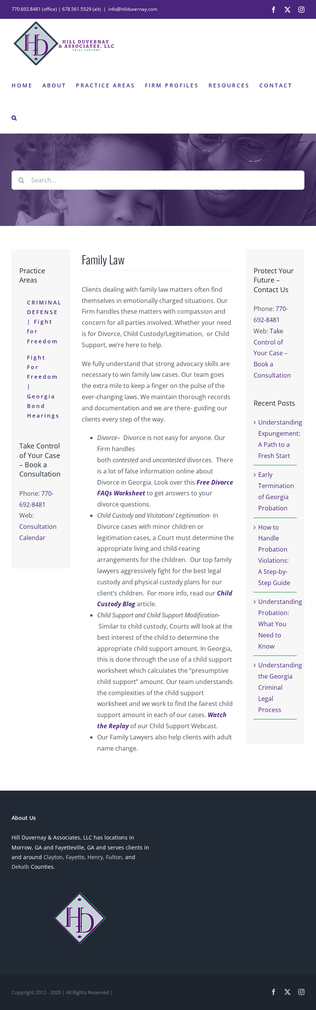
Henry (95, 857)
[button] (15, 117)
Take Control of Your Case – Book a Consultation (272, 353)
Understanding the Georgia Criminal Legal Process (280, 687)
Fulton (114, 857)
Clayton (53, 857)
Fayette (75, 857)
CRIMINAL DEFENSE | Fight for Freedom (44, 322)
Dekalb (20, 866)
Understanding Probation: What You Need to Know (280, 623)
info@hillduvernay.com (132, 9)
